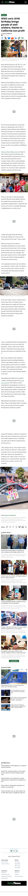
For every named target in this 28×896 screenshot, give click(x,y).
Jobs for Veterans (19, 876)
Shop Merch (18, 867)
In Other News (5, 532)
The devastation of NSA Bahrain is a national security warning (13, 766)
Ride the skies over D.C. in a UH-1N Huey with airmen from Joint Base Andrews (12, 685)
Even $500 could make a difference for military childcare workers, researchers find (13, 652)
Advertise (3, 872)
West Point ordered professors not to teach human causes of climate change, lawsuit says (13, 772)
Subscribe (17, 862)
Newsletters (17, 863)
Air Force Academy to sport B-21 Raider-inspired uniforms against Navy (18, 691)
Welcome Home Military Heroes (10, 152)
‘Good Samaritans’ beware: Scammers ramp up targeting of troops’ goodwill (13, 602)
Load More (14, 661)
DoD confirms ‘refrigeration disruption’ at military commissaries (12, 786)
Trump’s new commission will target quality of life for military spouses (14, 576)
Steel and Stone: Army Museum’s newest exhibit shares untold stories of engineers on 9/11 (13, 779)
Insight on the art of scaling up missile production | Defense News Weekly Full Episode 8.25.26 (18, 706)
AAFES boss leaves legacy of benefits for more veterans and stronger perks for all (12, 551)
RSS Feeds (17, 865)
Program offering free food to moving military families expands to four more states (14, 627)
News (4, 15)
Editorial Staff (4, 878)
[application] (14, 676)
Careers (17, 874)
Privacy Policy (4, 862)
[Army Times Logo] (10, 2)
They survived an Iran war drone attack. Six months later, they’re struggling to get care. (13, 791)
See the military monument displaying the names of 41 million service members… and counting (19, 699)
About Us (17, 872)
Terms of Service (5, 863)
